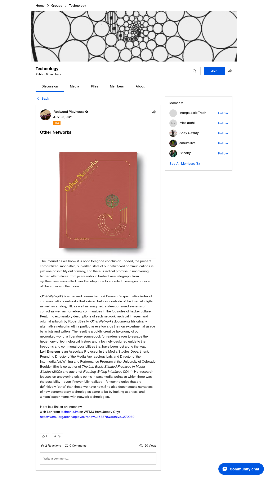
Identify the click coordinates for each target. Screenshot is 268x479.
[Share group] (229, 70)
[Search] (194, 71)
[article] (98, 288)
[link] (49, 86)
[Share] (153, 111)
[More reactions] (57, 436)
